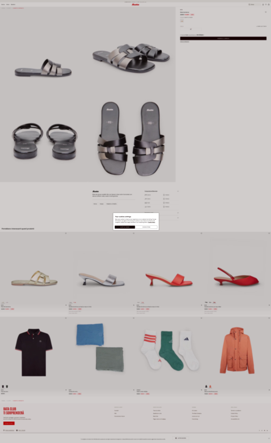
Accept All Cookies (124, 227)
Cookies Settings (146, 227)
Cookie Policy (151, 222)
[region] (136, 221)
